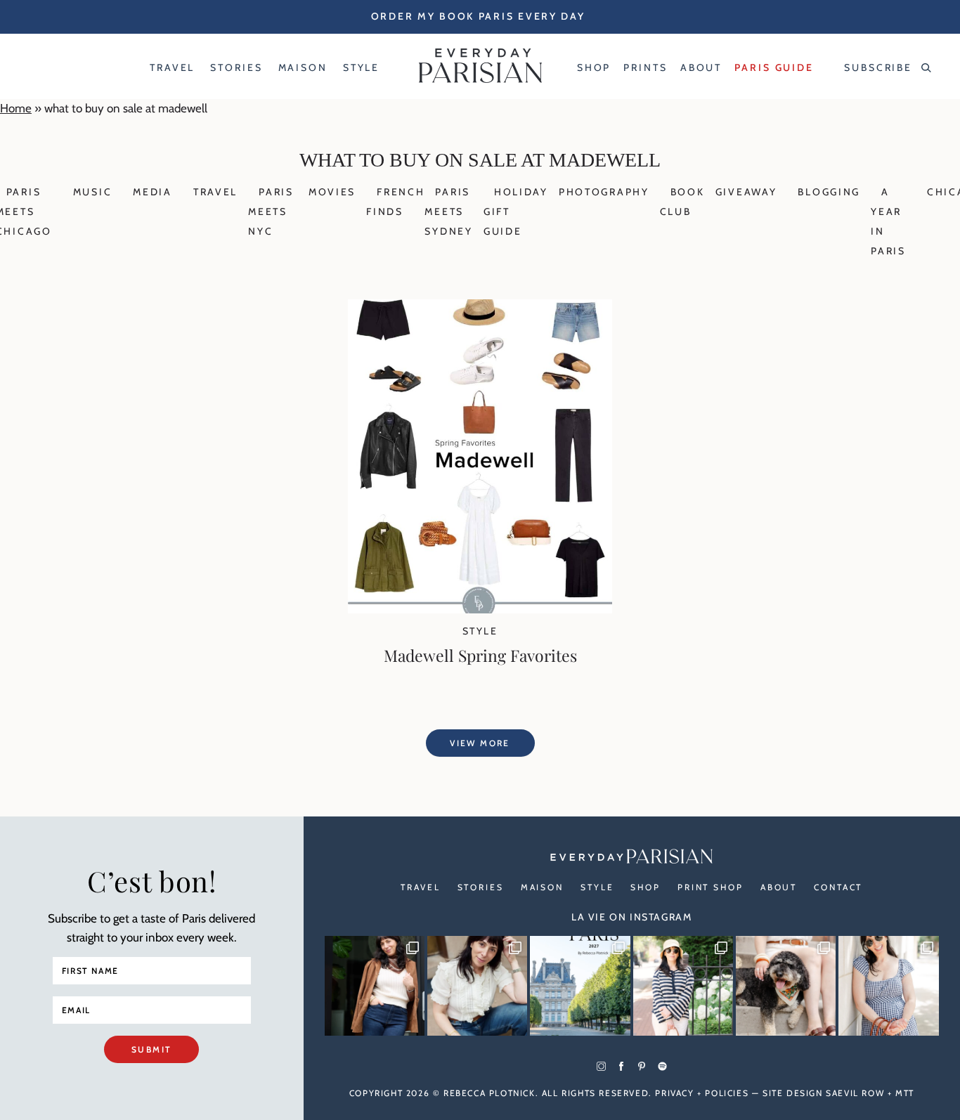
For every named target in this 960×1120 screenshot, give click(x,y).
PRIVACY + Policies (701, 1093)
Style (480, 631)
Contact (838, 887)
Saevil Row (855, 1093)
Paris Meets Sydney (448, 211)
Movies (332, 191)
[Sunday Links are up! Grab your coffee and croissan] (477, 986)
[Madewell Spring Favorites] (480, 609)
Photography (604, 191)
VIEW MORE (480, 743)
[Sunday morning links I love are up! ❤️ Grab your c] (374, 986)
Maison (542, 887)
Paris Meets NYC (271, 211)
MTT (904, 1093)
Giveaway (746, 191)
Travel (215, 191)
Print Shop (710, 887)
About (778, 887)
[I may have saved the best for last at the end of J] (786, 986)
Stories (481, 887)
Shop (645, 887)
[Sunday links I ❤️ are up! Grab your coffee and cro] (683, 986)
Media (152, 191)
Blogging (829, 191)
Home (16, 108)
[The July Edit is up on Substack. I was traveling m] (888, 986)
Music (92, 191)
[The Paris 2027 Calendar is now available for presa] (580, 986)
